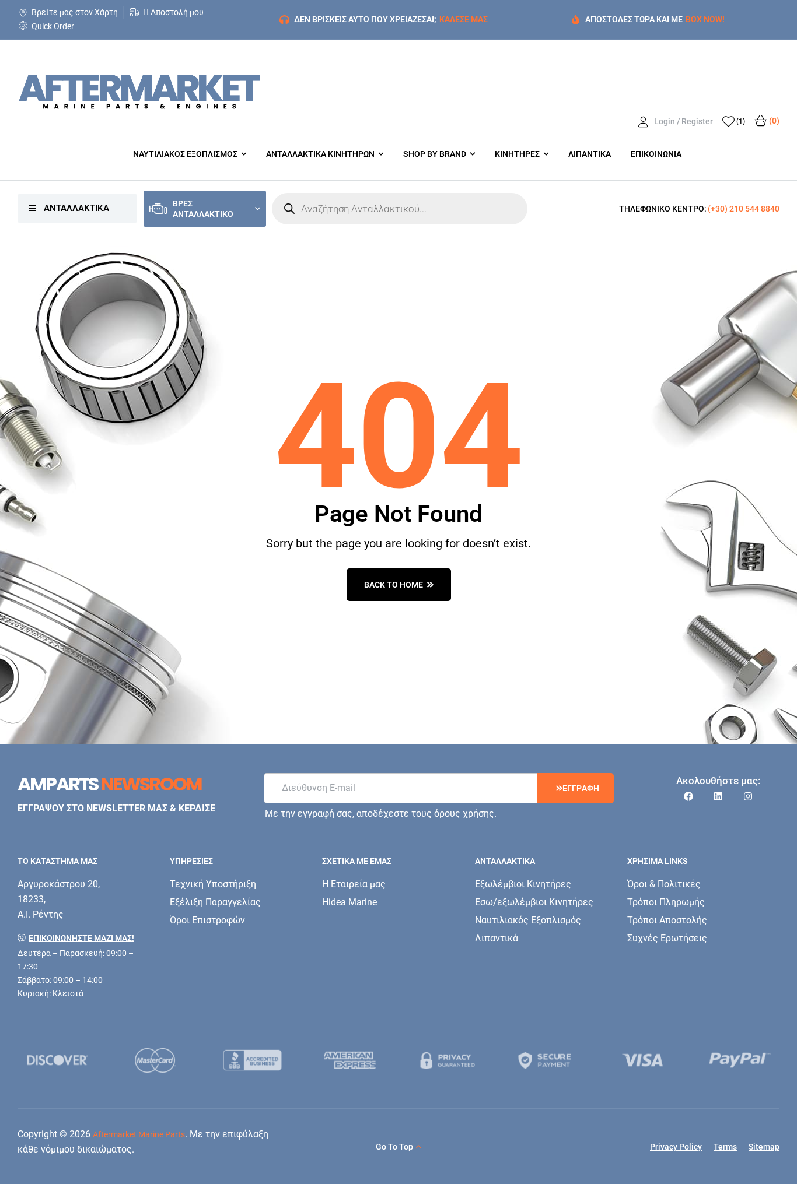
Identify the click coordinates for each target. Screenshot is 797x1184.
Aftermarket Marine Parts (139, 1134)
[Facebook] (688, 796)
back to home (393, 584)
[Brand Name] (57, 1060)
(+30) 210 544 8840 (743, 208)
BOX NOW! (705, 19)
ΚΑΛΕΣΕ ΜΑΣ (463, 19)
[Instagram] (748, 796)
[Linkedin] (718, 796)
